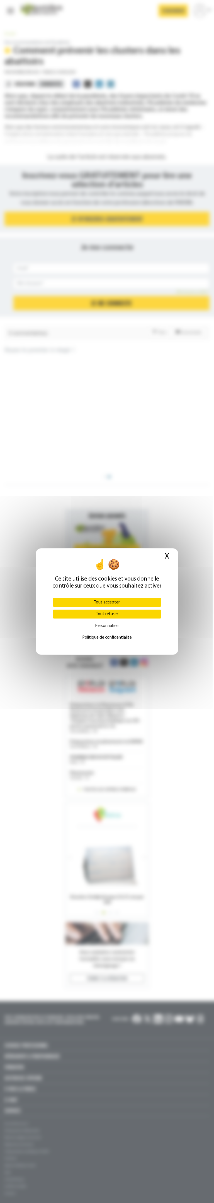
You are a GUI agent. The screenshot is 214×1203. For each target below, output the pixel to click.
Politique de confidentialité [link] (107, 637)
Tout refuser (107, 614)
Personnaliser (107, 626)
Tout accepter (107, 602)
